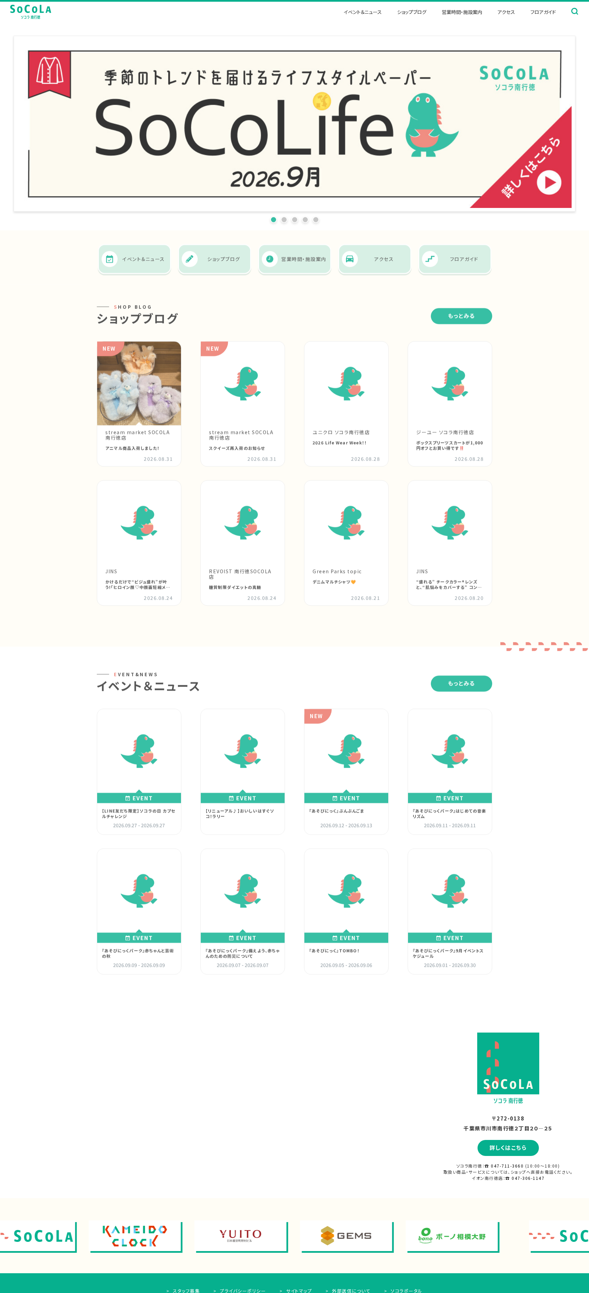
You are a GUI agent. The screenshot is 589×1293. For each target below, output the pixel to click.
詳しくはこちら (508, 1147)
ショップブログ (411, 12)
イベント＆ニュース (363, 12)
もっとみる (461, 312)
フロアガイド (543, 12)
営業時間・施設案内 (462, 12)
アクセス (506, 12)
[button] (53, 120)
